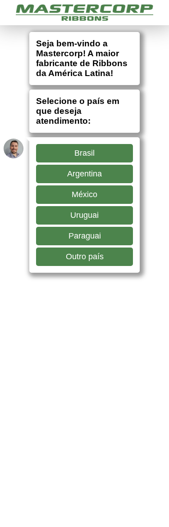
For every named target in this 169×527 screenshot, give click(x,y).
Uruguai (84, 215)
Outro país (85, 256)
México (84, 194)
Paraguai (85, 235)
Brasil (84, 153)
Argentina (84, 173)
